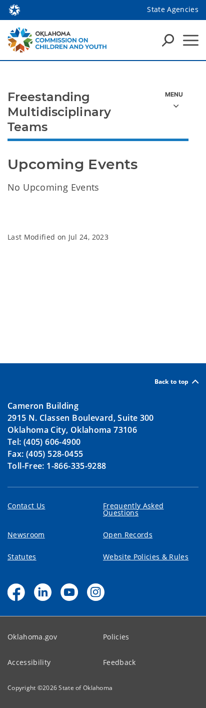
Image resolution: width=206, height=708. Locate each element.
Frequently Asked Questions (133, 509)
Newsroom (26, 534)
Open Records (127, 534)
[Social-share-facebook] (16, 592)
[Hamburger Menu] (190, 40)
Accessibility (29, 662)
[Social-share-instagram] (95, 592)
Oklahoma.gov (32, 636)
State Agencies (172, 9)
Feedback (119, 662)
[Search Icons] (168, 40)
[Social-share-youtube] (69, 592)
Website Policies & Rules (145, 556)
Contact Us (26, 505)
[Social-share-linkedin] (43, 592)
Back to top (171, 381)
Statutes (22, 556)
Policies (116, 636)
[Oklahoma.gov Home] (15, 9)
